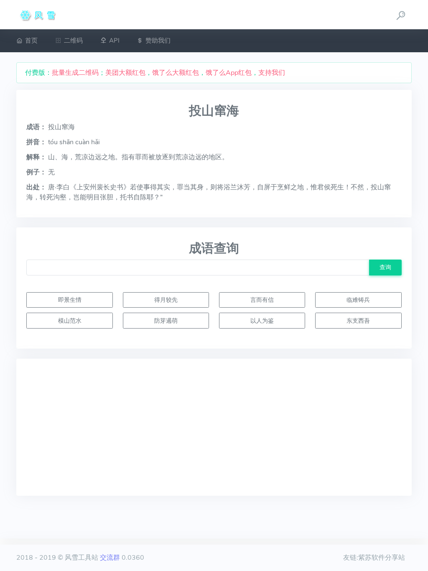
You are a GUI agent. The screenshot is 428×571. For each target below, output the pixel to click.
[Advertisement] (213, 427)
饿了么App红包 (229, 72)
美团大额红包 (125, 72)
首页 (31, 40)
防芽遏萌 (166, 320)
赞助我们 (158, 40)
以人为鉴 (262, 320)
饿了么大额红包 (175, 72)
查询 (385, 267)
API (114, 40)
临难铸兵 (358, 300)
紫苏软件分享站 (381, 557)
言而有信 (262, 300)
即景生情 (70, 300)
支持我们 (271, 72)
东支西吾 (358, 320)
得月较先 (166, 300)
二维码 (73, 40)
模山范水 (70, 320)
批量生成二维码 (75, 72)
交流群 (110, 557)
